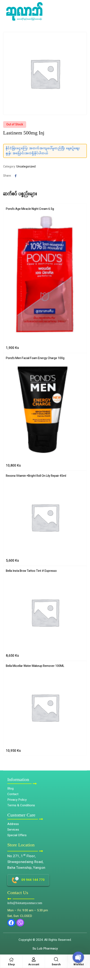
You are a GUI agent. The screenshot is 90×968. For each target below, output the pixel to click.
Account (33, 964)
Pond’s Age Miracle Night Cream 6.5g (30, 209)
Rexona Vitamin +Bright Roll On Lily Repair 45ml (36, 476)
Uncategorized (26, 166)
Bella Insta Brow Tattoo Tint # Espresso (31, 571)
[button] (84, 946)
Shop (11, 964)
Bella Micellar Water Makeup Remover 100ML (35, 666)
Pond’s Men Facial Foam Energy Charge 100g (35, 358)
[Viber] (20, 923)
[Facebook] (11, 923)
